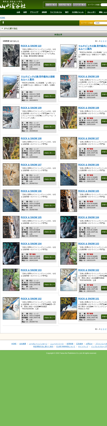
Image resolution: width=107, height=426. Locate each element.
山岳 (18, 12)
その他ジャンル (78, 12)
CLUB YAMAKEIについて (65, 346)
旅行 (67, 12)
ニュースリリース (57, 344)
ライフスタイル (56, 12)
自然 (25, 12)
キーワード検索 (94, 5)
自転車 (44, 12)
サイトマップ (83, 346)
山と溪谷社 (13, 4)
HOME (2, 18)
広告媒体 (79, 344)
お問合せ (89, 344)
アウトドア (34, 12)
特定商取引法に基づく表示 (43, 346)
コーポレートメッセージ (38, 344)
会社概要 (22, 344)
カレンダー (91, 12)
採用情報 (70, 344)
